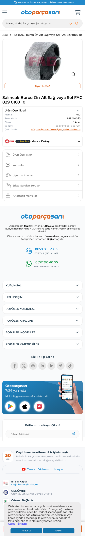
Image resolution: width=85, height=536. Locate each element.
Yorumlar (18, 165)
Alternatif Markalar (25, 195)
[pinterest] (61, 366)
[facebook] (14, 366)
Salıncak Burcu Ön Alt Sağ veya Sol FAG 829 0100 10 (48, 34)
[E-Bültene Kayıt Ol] (73, 434)
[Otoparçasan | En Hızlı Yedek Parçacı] (41, 12)
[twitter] (24, 366)
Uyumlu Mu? (42, 86)
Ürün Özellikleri (22, 154)
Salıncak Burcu (72, 129)
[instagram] (33, 366)
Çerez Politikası (17, 523)
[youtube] (51, 366)
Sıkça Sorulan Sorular (26, 185)
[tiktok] (70, 366)
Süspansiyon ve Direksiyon (46, 129)
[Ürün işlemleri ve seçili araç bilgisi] (78, 110)
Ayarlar (58, 530)
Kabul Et (26, 530)
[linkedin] (42, 366)
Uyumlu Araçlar (23, 175)
